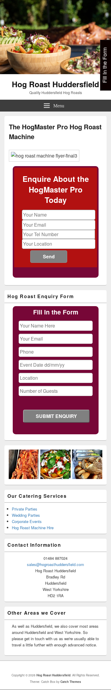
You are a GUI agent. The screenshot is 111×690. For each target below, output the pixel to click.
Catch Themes (70, 682)
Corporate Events (27, 521)
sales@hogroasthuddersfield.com (55, 564)
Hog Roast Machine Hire (33, 527)
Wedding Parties (26, 515)
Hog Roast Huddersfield (55, 84)
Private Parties (24, 509)
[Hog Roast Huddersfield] (55, 72)
